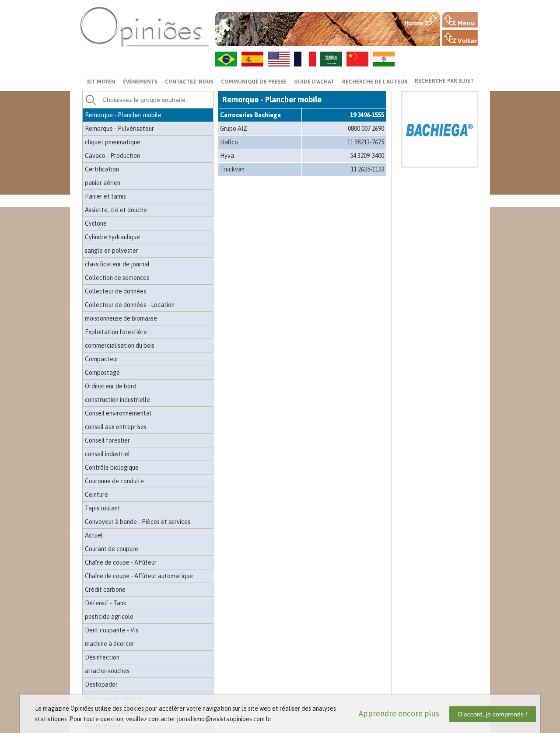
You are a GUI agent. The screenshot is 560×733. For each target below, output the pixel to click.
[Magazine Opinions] (144, 26)
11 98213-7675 (365, 142)
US (279, 59)
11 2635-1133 (367, 169)
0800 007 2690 (366, 128)
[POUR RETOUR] (460, 38)
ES (252, 59)
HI (384, 59)
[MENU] (460, 20)
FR (305, 59)
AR (331, 59)
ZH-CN (357, 59)
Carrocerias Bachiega (250, 115)
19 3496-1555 (367, 115)
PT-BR (226, 59)
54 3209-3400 (367, 155)
